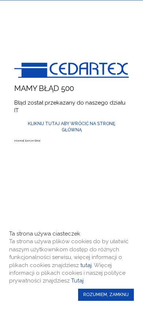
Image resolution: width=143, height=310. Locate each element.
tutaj (86, 265)
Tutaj (77, 280)
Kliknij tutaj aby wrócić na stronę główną (71, 126)
